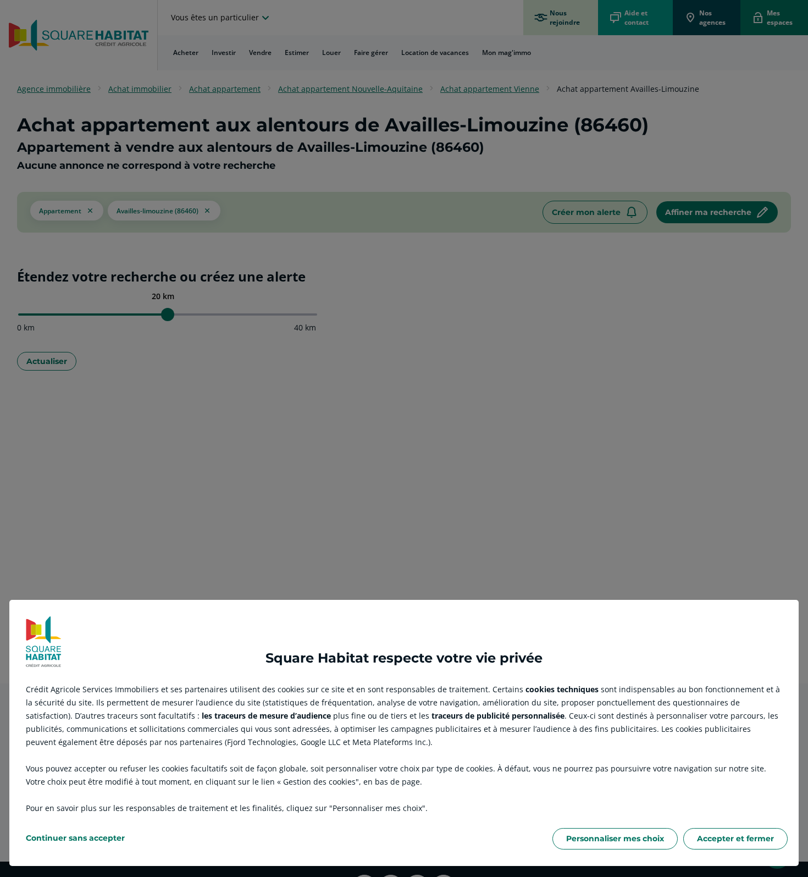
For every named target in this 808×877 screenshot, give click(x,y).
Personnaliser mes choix (615, 838)
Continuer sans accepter (75, 838)
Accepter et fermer (735, 838)
